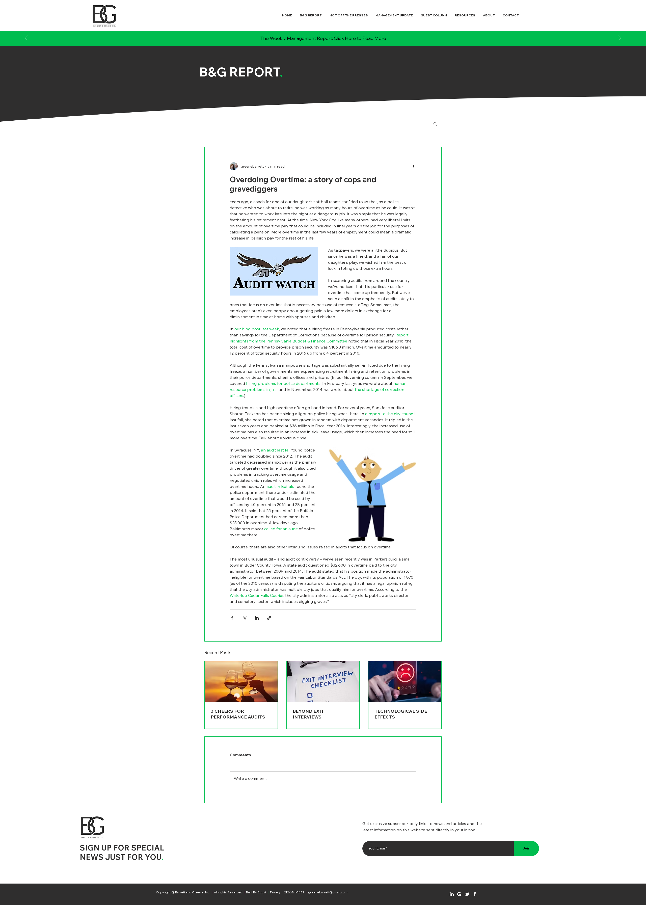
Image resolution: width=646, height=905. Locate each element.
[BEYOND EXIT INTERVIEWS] (323, 681)
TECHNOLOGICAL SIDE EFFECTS (400, 714)
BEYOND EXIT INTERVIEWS (308, 714)
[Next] (619, 38)
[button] (435, 124)
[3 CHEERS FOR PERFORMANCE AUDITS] (241, 681)
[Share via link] (269, 618)
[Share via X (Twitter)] (244, 618)
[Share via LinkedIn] (256, 618)
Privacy (275, 892)
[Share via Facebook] (232, 618)
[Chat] (451, 894)
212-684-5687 (294, 892)
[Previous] (26, 38)
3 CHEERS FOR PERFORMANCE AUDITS (238, 714)
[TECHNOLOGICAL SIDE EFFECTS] (404, 681)
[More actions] (413, 166)
